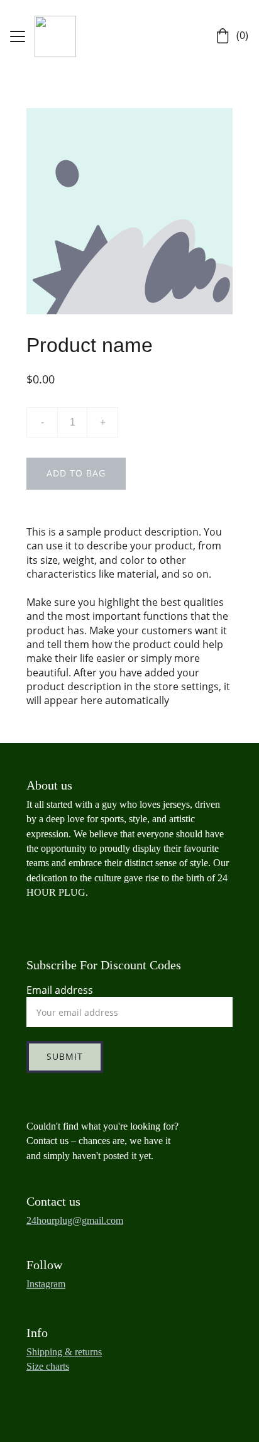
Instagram (45, 1284)
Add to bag (76, 473)
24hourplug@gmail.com (74, 1220)
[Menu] (17, 36)
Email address (59, 990)
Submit (65, 1056)
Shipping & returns (64, 1351)
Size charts (47, 1366)
